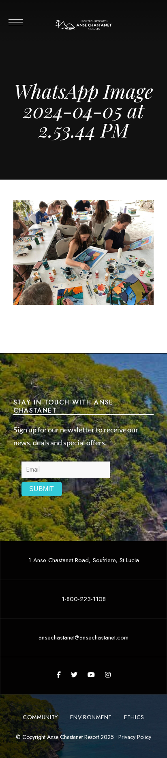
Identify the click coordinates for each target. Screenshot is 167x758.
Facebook (59, 674)
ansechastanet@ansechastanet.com (83, 637)
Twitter (74, 674)
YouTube (91, 674)
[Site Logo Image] (83, 25)
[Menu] (15, 22)
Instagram (108, 674)
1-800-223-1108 (84, 599)
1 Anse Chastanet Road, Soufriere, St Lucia (83, 560)
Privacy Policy (134, 737)
